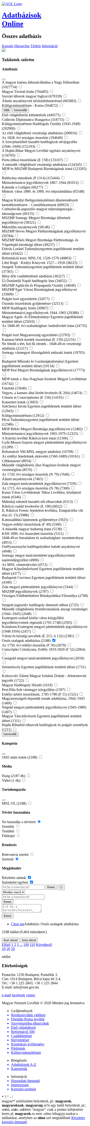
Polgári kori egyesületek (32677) (26, 299)
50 (13, 949)
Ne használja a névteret (19, 822)
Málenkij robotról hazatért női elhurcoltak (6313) (38, 502)
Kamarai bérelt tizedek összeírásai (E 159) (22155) (39, 340)
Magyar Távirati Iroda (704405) (25, 92)
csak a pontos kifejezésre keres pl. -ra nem (42, 1111)
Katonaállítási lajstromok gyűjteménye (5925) (35, 520)
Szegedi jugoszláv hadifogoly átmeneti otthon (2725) (41, 605)
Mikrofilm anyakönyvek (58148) (26, 227)
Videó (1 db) (11, 780)
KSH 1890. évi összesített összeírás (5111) (33, 534)
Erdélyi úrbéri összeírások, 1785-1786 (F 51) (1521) (40, 694)
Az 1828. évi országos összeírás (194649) (32, 138)
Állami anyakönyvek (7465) (23, 479)
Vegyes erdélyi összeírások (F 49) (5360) (32, 524)
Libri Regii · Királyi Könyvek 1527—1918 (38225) (40, 263)
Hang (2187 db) (14, 776)
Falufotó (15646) (14, 388)
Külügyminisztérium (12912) (23, 415)
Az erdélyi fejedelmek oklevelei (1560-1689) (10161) (41, 456)
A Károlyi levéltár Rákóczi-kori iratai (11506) (35, 438)
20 (8, 949)
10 (4, 949)
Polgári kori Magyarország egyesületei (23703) (36, 335)
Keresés (7, 46)
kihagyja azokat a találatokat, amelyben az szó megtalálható (40, 1116)
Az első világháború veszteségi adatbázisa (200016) (40, 133)
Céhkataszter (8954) (17, 461)
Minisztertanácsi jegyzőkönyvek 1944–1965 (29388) (41, 313)
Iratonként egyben (15, 882)
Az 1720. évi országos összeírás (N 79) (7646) (36, 474)
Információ (50, 46)
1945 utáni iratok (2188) (20, 757)
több (6, 110)
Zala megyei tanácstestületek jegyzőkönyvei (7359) (39, 484)
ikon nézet (11, 940)
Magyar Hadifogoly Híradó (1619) (27, 685)
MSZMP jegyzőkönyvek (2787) (25, 591)
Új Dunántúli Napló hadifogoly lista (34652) (35, 281)
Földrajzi (9, 836)
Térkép (35, 46)
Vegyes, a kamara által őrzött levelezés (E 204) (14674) (42, 393)
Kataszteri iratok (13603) (20, 402)
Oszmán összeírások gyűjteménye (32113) (33, 303)
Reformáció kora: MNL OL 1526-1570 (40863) (37, 258)
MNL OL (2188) (14, 803)
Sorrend (8, 859)
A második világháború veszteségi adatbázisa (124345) (42, 164)
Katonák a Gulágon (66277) (23, 187)
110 (32, 945)
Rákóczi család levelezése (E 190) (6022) (32, 506)
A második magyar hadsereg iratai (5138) (32, 529)
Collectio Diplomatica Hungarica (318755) (33, 120)
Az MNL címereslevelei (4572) (25, 565)
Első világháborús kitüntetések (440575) (31, 115)
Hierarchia (22, 46)
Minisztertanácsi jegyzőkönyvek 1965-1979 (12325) (40, 434)
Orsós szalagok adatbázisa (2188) (26, 641)
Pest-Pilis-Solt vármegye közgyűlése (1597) (34, 690)
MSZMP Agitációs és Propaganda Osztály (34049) (39, 285)
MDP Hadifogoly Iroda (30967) (25, 308)
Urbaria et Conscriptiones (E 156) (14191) (33, 397)
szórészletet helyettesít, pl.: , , (37, 1103)
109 (26, 945)
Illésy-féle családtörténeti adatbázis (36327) (34, 276)
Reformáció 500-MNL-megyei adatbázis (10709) (38, 452)
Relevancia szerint (15, 854)
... (21, 945)
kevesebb (20, 110)
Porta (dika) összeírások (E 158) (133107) (33, 160)
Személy (8, 826)
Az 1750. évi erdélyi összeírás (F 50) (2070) (34, 645)
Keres (51, 887)
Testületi (8, 831)
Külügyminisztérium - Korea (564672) (30, 105)
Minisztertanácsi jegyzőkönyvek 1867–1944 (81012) (41, 183)
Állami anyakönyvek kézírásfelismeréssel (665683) (39, 101)
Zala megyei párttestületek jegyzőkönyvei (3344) (38, 587)
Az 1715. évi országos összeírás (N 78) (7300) (36, 488)
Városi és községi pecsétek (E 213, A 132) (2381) (38, 636)
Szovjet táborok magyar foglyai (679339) (32, 96)
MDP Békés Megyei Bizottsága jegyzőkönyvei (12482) (43, 429)
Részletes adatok (14, 878)
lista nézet (29, 940)
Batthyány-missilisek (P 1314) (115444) (31, 178)
